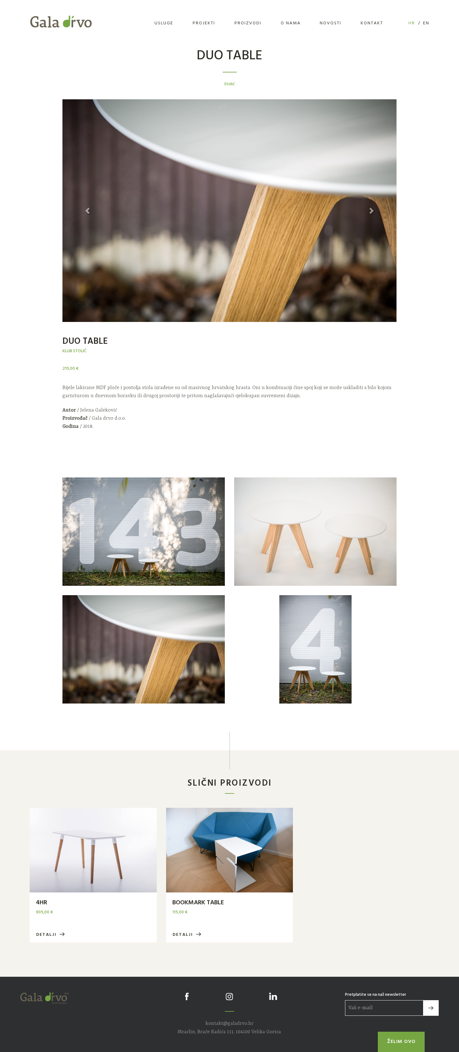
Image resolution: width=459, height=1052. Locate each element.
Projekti (204, 23)
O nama (291, 23)
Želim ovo (401, 1042)
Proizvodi (247, 23)
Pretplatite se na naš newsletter (375, 994)
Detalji (47, 934)
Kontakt (372, 23)
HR (411, 23)
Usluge (164, 23)
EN (426, 23)
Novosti (330, 23)
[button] (87, 210)
